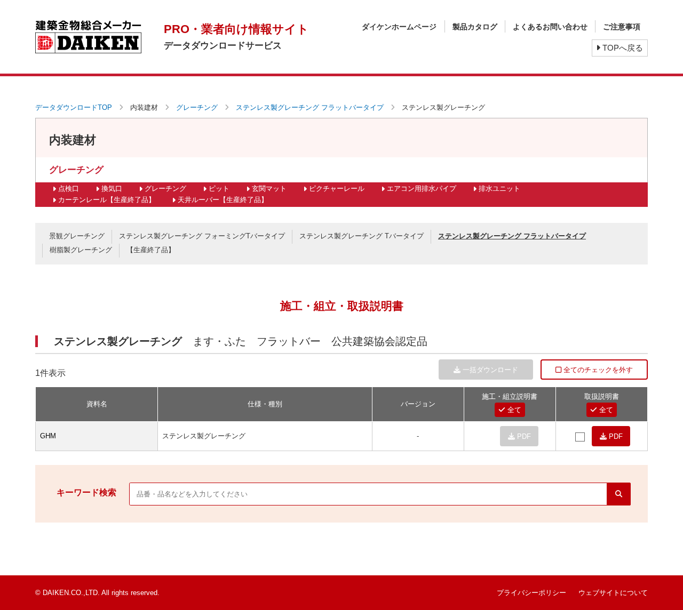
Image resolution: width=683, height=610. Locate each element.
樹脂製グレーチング (81, 250)
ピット (219, 188)
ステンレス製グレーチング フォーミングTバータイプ (202, 236)
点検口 (68, 188)
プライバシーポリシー (531, 593)
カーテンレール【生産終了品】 (106, 200)
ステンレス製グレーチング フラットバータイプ (310, 107)
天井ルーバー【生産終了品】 (223, 200)
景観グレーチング (77, 236)
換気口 (111, 188)
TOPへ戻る (621, 47)
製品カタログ (474, 26)
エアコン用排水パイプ (421, 188)
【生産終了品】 (150, 250)
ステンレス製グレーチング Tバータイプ (361, 236)
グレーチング (197, 107)
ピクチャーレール (336, 188)
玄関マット (269, 188)
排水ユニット (499, 188)
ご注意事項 (621, 26)
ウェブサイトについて (613, 593)
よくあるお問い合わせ (550, 26)
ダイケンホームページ (399, 26)
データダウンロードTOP (73, 107)
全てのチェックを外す (597, 370)
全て (513, 410)
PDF (615, 436)
